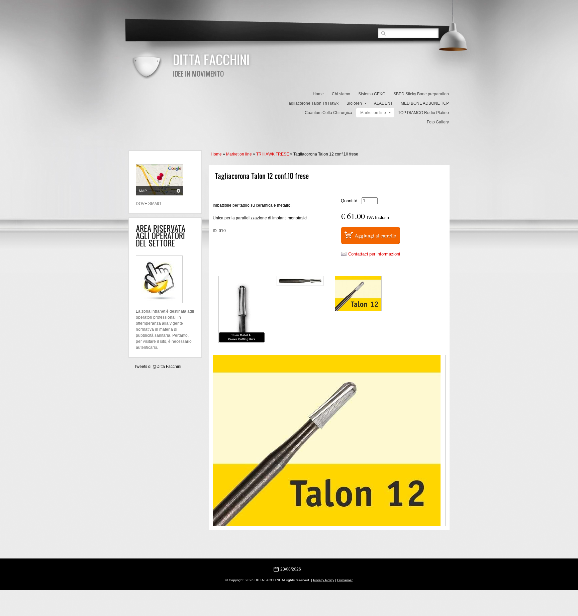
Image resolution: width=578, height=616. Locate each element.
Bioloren (354, 103)
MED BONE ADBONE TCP (425, 103)
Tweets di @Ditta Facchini (157, 366)
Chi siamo (341, 94)
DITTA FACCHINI (211, 59)
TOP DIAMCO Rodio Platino (423, 112)
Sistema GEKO (371, 94)
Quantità (349, 201)
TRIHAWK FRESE (272, 154)
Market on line (373, 112)
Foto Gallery (438, 122)
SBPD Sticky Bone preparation (421, 94)
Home (318, 94)
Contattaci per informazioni (374, 253)
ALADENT (383, 103)
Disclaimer (345, 580)
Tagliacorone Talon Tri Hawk (313, 103)
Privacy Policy (323, 580)
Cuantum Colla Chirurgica (328, 112)
